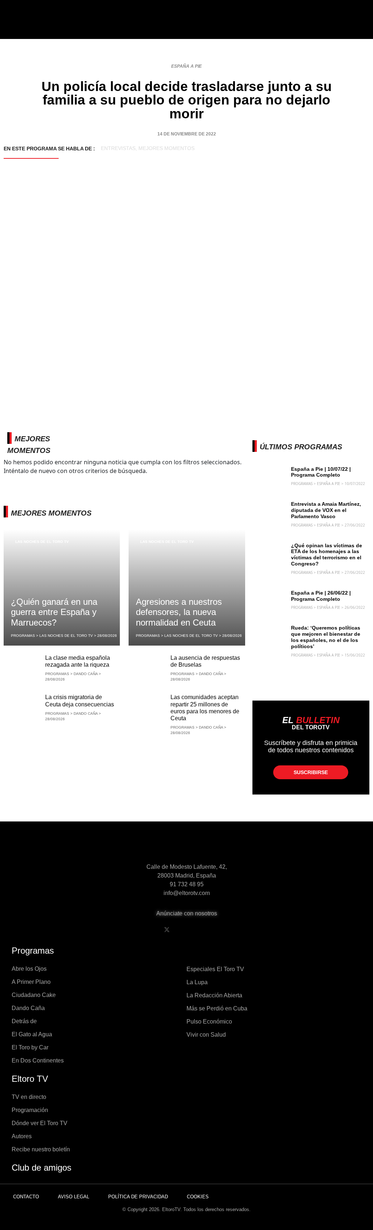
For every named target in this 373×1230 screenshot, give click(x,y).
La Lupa (197, 982)
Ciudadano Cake (34, 995)
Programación (30, 1110)
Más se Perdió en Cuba (216, 1008)
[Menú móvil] (37, 25)
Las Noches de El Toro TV (42, 542)
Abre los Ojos (29, 969)
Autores (22, 1136)
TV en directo (29, 1097)
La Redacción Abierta (214, 995)
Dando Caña (28, 1008)
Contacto (26, 1196)
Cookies (198, 1196)
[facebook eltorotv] (148, 929)
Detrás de (24, 1021)
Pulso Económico (209, 1021)
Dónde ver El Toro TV (39, 1123)
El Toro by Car (30, 1047)
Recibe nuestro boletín (41, 1149)
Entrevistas (118, 148)
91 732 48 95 (187, 884)
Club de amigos (41, 1167)
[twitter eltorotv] (167, 929)
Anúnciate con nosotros (186, 913)
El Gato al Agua (32, 1034)
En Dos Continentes (38, 1060)
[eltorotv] (186, 847)
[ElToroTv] (186, 25)
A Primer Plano (31, 982)
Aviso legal (73, 1196)
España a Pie (186, 66)
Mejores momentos (166, 148)
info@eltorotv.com (187, 893)
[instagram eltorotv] (204, 929)
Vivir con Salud (206, 1035)
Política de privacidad (138, 1196)
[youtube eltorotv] (185, 929)
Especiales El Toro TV (215, 969)
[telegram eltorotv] (222, 929)
